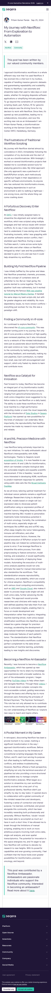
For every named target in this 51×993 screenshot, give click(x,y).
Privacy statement (33, 975)
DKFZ (9, 215)
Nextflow (8, 48)
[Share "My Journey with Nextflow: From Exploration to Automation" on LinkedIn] (11, 41)
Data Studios (31, 413)
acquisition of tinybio (13, 460)
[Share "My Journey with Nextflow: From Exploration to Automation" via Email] (16, 41)
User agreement (8, 975)
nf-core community (26, 327)
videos (42, 684)
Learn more (38, 3)
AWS (13, 588)
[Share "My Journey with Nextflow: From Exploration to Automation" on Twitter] (5, 41)
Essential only (8, 989)
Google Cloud (26, 588)
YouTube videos (19, 680)
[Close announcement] (47, 3)
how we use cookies (20, 984)
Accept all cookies (25, 989)
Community (18, 48)
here (32, 890)
